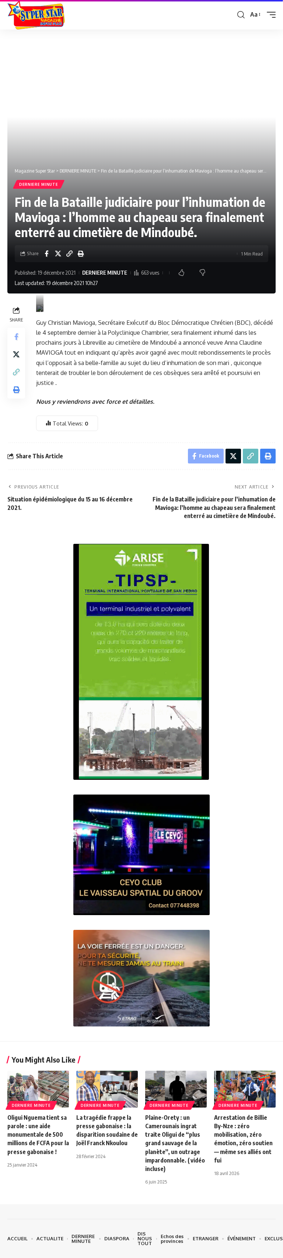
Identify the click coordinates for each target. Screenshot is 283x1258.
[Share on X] (58, 254)
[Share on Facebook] (46, 254)
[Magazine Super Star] (36, 14)
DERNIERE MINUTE (38, 184)
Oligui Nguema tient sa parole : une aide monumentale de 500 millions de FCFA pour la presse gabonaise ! (38, 1135)
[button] (241, 14)
